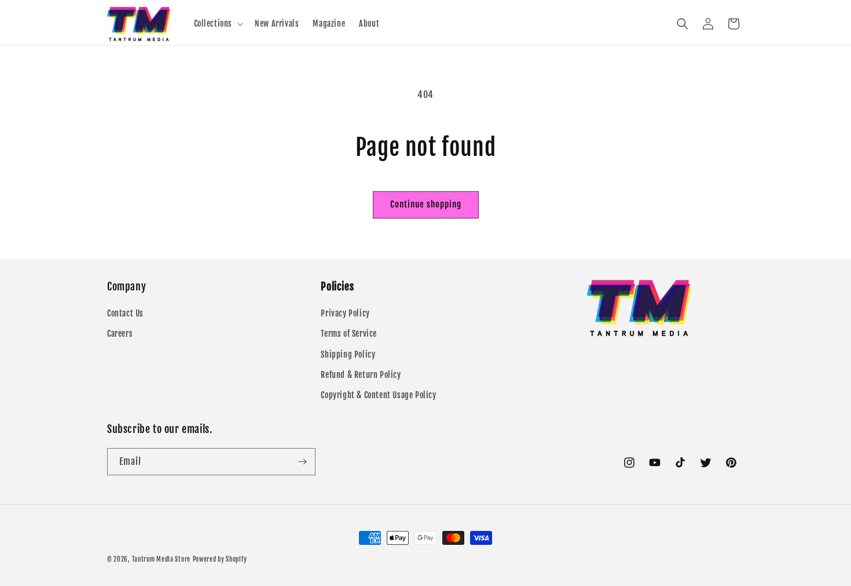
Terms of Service (349, 334)
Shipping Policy (348, 354)
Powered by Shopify (220, 559)
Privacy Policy (345, 313)
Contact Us (125, 313)
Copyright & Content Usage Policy (378, 395)
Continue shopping (425, 204)
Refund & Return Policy (361, 375)
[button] (217, 24)
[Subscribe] (302, 461)
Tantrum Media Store (161, 559)
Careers (120, 334)
